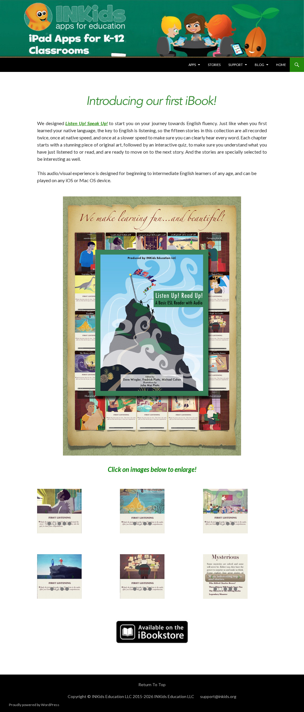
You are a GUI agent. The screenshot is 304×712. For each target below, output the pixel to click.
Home (281, 65)
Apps (192, 65)
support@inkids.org (218, 696)
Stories (214, 65)
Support (235, 65)
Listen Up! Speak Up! (86, 123)
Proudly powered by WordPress (34, 704)
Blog (259, 65)
